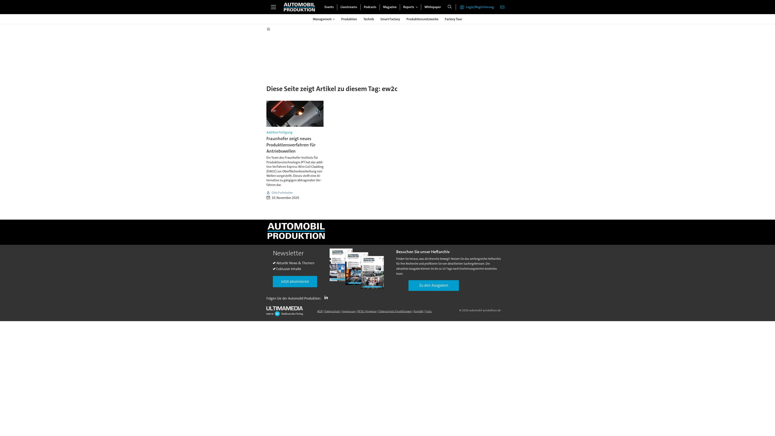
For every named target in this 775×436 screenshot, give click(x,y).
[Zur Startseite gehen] (299, 7)
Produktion (349, 19)
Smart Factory (390, 19)
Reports (408, 7)
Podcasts (370, 7)
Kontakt (418, 311)
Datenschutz (332, 311)
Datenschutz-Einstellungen (395, 311)
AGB (320, 311)
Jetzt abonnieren (295, 281)
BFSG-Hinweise (367, 311)
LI (327, 298)
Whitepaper (432, 7)
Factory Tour (453, 19)
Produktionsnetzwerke (422, 19)
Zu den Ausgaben (433, 285)
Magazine (390, 7)
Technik (368, 19)
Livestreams (348, 7)
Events (329, 7)
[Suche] (450, 7)
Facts (428, 311)
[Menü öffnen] (273, 7)
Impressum (349, 311)
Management (322, 19)
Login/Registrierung (480, 7)
